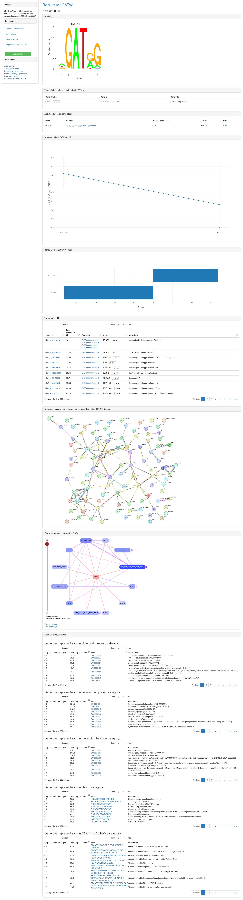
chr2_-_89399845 (52, 383)
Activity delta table (11, 68)
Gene (105, 335)
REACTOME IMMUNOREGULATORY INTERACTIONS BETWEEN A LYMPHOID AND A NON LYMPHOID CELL (107, 878)
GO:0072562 (96, 714)
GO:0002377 (96, 657)
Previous (196, 399)
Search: (65, 324)
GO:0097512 (96, 719)
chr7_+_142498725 (53, 352)
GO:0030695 (96, 755)
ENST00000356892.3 (90, 373)
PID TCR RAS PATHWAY (100, 804)
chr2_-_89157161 (52, 362)
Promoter (49, 335)
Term (93, 652)
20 (230, 399)
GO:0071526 (96, 675)
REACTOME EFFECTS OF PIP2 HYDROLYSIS (109, 883)
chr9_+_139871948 (53, 340)
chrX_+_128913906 (53, 373)
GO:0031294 (96, 660)
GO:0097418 (96, 724)
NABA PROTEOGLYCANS (101, 819)
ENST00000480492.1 (90, 367)
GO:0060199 (96, 721)
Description (133, 652)
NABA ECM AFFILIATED (100, 816)
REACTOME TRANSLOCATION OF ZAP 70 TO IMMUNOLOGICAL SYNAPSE (108, 851)
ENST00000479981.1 (90, 383)
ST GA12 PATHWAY (99, 821)
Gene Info (133, 335)
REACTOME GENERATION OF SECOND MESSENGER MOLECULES (107, 871)
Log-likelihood (70, 331)
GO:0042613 (96, 716)
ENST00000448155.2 (90, 388)
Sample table (11, 34)
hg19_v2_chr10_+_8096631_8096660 (81, 125)
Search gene (18, 54)
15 (230, 892)
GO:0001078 (96, 763)
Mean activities (12, 39)
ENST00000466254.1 (90, 352)
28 (230, 731)
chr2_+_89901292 (52, 388)
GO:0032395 (96, 760)
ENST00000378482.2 (90, 378)
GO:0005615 (96, 709)
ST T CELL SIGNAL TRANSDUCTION (106, 801)
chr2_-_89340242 (52, 367)
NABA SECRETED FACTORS (102, 799)
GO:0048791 (96, 680)
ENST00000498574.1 (90, 357)
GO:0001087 (96, 769)
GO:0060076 (96, 711)
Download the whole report (15, 78)
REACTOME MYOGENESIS (102, 863)
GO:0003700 (96, 758)
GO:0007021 (96, 663)
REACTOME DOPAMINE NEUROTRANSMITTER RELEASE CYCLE (107, 859)
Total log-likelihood (78, 652)
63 (230, 780)
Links (56, 102)
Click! (225, 125)
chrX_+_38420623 (52, 378)
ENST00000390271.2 (90, 393)
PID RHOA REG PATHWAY (101, 814)
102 (229, 685)
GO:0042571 (96, 706)
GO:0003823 (96, 750)
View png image (50, 626)
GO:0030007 (96, 665)
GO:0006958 (96, 655)
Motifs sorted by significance (15, 73)
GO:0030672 (96, 726)
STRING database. (104, 408)
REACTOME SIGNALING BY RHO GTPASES (108, 855)
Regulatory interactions (13, 71)
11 (230, 826)
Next (235, 399)
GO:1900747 (96, 678)
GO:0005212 (96, 765)
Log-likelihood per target (55, 652)
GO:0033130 (96, 775)
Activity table (9, 66)
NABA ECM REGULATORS (101, 811)
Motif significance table (15, 28)
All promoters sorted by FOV (17, 44)
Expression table (11, 76)
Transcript (86, 335)
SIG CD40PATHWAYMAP (101, 809)
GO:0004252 (96, 773)
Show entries (121, 324)
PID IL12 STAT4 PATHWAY (101, 806)
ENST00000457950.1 (90, 342)
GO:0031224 (96, 704)
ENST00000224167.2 (90, 340)
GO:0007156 (96, 668)
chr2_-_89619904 (52, 357)
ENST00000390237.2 (90, 362)
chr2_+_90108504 (52, 393)
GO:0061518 (96, 671)
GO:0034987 (96, 752)
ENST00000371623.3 (90, 347)
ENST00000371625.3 (90, 345)
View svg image (50, 624)
